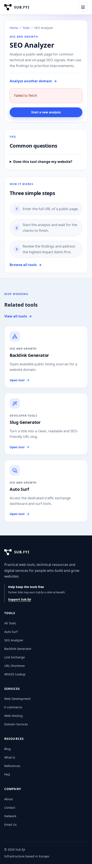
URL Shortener (14, 666)
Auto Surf (11, 632)
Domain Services (16, 724)
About (8, 799)
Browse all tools (26, 264)
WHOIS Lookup (14, 674)
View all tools (18, 316)
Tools (26, 28)
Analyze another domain (33, 81)
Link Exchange (14, 657)
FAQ (7, 774)
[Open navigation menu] (83, 7)
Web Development (17, 699)
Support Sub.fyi (19, 599)
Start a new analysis (46, 112)
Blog (7, 749)
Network (10, 816)
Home (14, 28)
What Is (9, 757)
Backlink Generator (17, 649)
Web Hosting (13, 716)
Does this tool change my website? (42, 161)
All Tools (10, 623)
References (12, 766)
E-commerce (13, 707)
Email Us (10, 825)
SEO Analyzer (13, 640)
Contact (9, 808)
